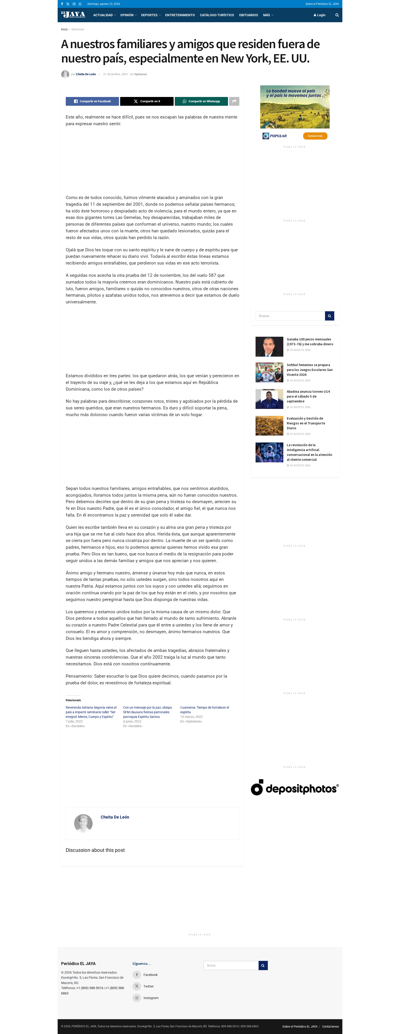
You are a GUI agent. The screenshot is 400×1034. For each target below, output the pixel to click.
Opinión (127, 15)
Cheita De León (86, 74)
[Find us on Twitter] (67, 4)
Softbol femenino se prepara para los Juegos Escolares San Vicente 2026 (310, 370)
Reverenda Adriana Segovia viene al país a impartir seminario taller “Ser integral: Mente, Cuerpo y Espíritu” (91, 712)
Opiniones (78, 29)
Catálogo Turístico (217, 15)
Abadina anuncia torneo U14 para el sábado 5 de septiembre (308, 396)
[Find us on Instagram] (74, 4)
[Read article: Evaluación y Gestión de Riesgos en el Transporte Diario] (269, 426)
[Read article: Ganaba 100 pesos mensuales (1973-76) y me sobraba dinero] (269, 347)
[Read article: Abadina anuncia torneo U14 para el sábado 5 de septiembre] (269, 399)
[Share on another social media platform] (234, 101)
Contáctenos (330, 1026)
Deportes (149, 15)
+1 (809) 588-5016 (89, 988)
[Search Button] (337, 15)
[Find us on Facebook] (62, 4)
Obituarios (248, 15)
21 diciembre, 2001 (115, 74)
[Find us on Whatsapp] (80, 4)
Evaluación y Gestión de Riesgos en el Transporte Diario (306, 423)
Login (320, 15)
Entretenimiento (180, 15)
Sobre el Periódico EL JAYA (322, 4)
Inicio (64, 29)
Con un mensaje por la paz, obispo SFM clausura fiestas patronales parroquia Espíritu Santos (147, 712)
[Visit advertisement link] (295, 114)
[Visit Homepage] (73, 15)
